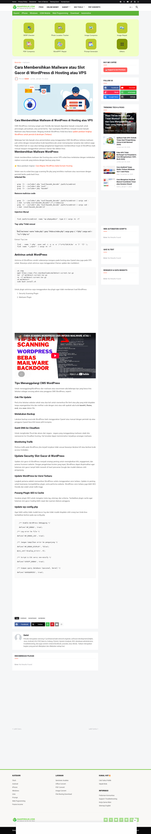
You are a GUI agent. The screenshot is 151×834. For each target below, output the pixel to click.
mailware (26, 62)
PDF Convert (60, 787)
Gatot (26, 635)
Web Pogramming (18, 801)
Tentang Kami (54, 2)
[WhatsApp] (48, 624)
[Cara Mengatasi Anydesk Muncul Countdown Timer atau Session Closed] (109, 182)
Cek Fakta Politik (105, 780)
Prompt (15, 797)
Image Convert (61, 791)
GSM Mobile (45, 13)
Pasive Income (17, 804)
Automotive (86, 13)
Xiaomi (16, 13)
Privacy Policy (22, 2)
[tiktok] (131, 2)
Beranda (18, 62)
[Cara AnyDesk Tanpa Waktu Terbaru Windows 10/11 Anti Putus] (109, 170)
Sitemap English (105, 806)
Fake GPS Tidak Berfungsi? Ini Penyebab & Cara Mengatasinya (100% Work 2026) (126, 156)
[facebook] (120, 2)
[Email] (57, 624)
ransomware (32, 618)
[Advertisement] (7, 43)
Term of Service (43, 2)
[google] (134, 2)
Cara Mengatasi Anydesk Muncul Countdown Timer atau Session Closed (126, 182)
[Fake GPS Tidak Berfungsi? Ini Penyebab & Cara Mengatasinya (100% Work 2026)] (109, 155)
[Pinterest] (52, 624)
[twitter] (124, 2)
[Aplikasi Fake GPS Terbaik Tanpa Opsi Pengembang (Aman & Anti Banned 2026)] (109, 140)
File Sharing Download (64, 794)
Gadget (65, 7)
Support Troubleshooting (108, 799)
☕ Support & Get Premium (115, 70)
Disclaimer (32, 2)
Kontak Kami (65, 2)
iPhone (24, 13)
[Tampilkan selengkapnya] (61, 624)
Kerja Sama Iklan (105, 802)
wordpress (41, 618)
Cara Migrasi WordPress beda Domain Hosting (54, 166)
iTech (41, 7)
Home (14, 2)
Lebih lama (93, 729)
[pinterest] (126, 820)
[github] (132, 820)
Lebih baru (17, 729)
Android (15, 784)
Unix (13, 794)
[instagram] (121, 820)
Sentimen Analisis (62, 780)
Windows (34, 13)
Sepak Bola (103, 784)
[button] (131, 7)
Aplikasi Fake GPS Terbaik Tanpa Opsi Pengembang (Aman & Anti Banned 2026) (126, 141)
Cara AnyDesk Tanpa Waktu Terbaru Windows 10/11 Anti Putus (126, 169)
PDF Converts (94, 7)
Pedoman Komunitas (106, 795)
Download (74, 13)
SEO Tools (78, 7)
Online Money (53, 7)
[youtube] (128, 2)
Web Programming (60, 13)
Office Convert (61, 784)
